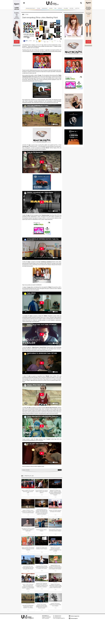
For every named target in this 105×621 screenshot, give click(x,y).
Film (55, 8)
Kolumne (66, 8)
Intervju (60, 8)
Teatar (38, 8)
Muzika (50, 8)
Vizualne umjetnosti (30, 8)
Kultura (71, 8)
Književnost (45, 8)
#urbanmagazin (74, 618)
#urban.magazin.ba (74, 616)
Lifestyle (77, 8)
